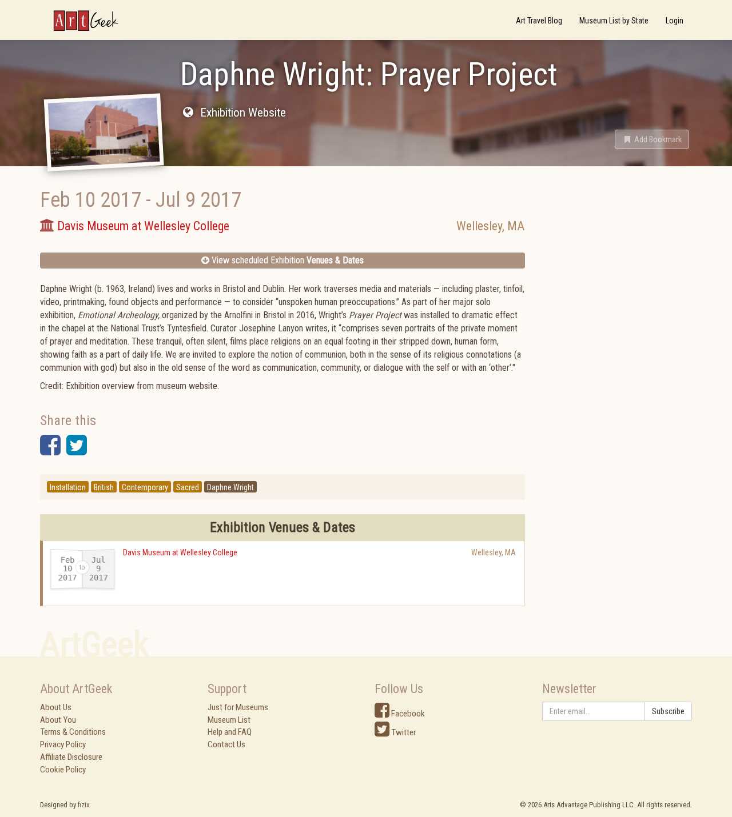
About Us (55, 707)
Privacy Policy (63, 744)
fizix (84, 804)
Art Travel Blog (539, 20)
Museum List (229, 720)
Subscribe (668, 711)
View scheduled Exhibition (286, 260)
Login (674, 20)
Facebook (407, 713)
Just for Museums (238, 707)
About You (58, 720)
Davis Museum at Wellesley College (180, 552)
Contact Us (226, 744)
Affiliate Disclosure (71, 757)
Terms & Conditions (73, 732)
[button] (652, 139)
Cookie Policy (63, 769)
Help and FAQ (230, 732)
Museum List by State (614, 20)
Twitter (402, 732)
